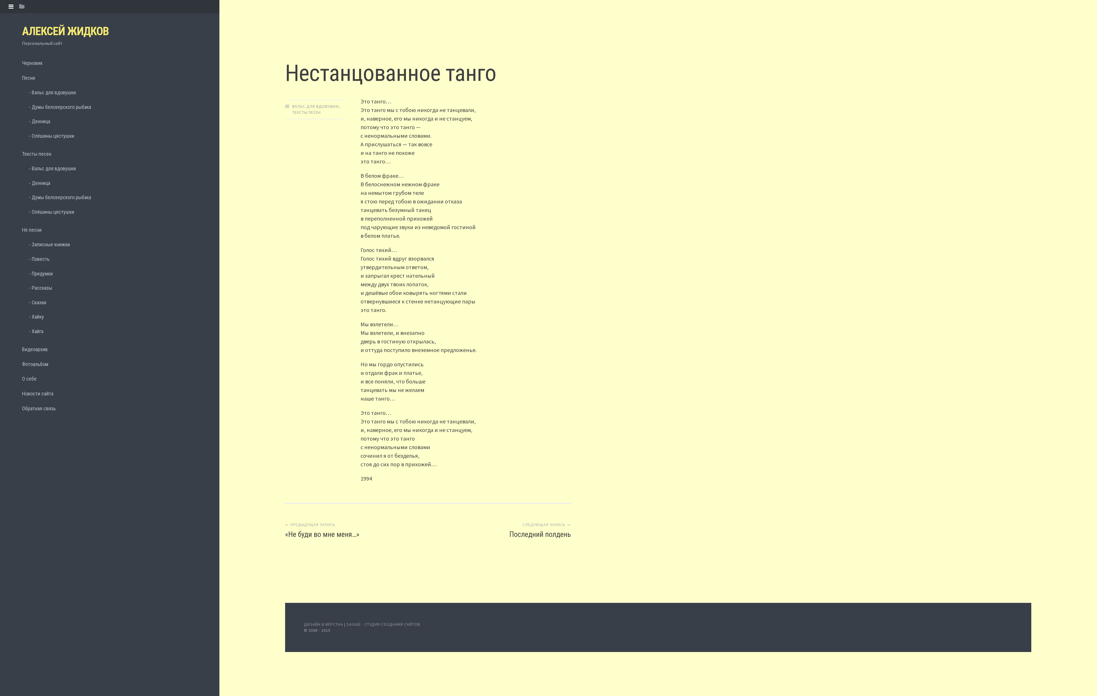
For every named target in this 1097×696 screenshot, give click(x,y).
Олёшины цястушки (53, 136)
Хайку (38, 317)
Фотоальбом (35, 364)
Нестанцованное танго (390, 73)
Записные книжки (51, 244)
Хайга (37, 331)
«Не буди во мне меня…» (322, 534)
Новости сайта (37, 394)
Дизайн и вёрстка (324, 624)
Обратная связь (39, 408)
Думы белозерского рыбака (61, 107)
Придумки (42, 274)
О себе (29, 379)
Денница (41, 121)
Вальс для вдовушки (54, 92)
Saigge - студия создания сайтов (383, 624)
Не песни (32, 230)
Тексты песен (36, 154)
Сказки (39, 302)
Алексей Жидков (65, 31)
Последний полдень (540, 534)
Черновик (32, 63)
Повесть (40, 259)
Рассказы (42, 288)
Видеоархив (35, 349)
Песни (28, 78)
